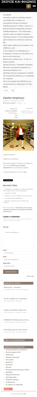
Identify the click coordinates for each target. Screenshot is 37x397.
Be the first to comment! (9, 103)
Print (16, 115)
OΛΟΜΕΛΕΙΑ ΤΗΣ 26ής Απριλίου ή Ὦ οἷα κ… (17, 320)
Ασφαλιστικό (19, 301)
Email (16, 117)
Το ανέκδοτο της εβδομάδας (14, 384)
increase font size (25, 102)
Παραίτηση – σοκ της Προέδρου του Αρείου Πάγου (18, 196)
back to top (30, 276)
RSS (28, 6)
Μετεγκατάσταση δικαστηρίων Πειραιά (17, 369)
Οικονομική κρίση (11, 377)
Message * (6, 227)
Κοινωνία (8, 367)
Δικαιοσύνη (9, 362)
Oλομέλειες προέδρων (21, 312)
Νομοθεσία (9, 372)
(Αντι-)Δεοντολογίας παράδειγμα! (13, 198)
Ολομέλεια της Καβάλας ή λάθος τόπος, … (16, 310)
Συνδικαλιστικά (10, 382)
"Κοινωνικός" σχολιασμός (22, 289)
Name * (5, 250)
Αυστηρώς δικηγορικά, (26, 111)
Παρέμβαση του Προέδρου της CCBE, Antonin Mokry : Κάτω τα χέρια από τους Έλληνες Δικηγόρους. (18, 190)
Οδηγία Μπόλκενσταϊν (12, 374)
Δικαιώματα (9, 364)
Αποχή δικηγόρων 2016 (13, 352)
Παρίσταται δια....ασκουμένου (12, 287)
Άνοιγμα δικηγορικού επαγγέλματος (17, 349)
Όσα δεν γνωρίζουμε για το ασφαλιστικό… (16, 298)
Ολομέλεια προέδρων (12, 379)
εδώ (25, 172)
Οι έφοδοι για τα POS (10, 193)
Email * (5, 256)
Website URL (6, 263)
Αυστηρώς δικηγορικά (12, 357)
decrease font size (23, 102)
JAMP (24, 393)
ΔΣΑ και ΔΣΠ (10, 359)
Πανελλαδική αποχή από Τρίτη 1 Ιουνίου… (16, 329)
